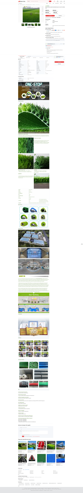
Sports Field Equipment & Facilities (29, 4)
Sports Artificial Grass (37, 4)
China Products (28, 488)
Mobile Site (56, 488)
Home (18, 4)
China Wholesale (38, 488)
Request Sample (58, 17)
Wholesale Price (42, 488)
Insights (58, 488)
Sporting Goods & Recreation (22, 4)
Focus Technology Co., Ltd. (37, 490)
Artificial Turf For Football (21, 484)
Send (23, 436)
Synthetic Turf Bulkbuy (38, 484)
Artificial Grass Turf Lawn (45, 483)
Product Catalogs (27, 469)
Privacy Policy (51, 490)
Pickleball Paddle (31, 473)
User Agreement (45, 490)
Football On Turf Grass (27, 484)
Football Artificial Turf (59, 483)
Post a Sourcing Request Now (36, 436)
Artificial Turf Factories (33, 483)
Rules (64, 3)
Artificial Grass (33, 4)
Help (53, 3)
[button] (51, 57)
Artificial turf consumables (20, 473)
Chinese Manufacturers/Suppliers (34, 488)
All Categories (20, 3)
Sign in (64, 1)
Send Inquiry (50, 15)
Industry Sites (45, 488)
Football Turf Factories (39, 483)
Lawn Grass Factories (27, 483)
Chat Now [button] (60, 15)
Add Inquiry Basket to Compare (31, 27)
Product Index (52, 488)
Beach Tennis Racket (55, 473)
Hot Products (25, 488)
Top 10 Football (32, 484)
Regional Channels (49, 488)
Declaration (48, 490)
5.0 (56, 57)
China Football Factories (21, 483)
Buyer (50, 3)
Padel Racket (43, 473)
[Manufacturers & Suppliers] (21, 1)
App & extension (57, 3)
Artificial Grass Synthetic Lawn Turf (52, 483)
